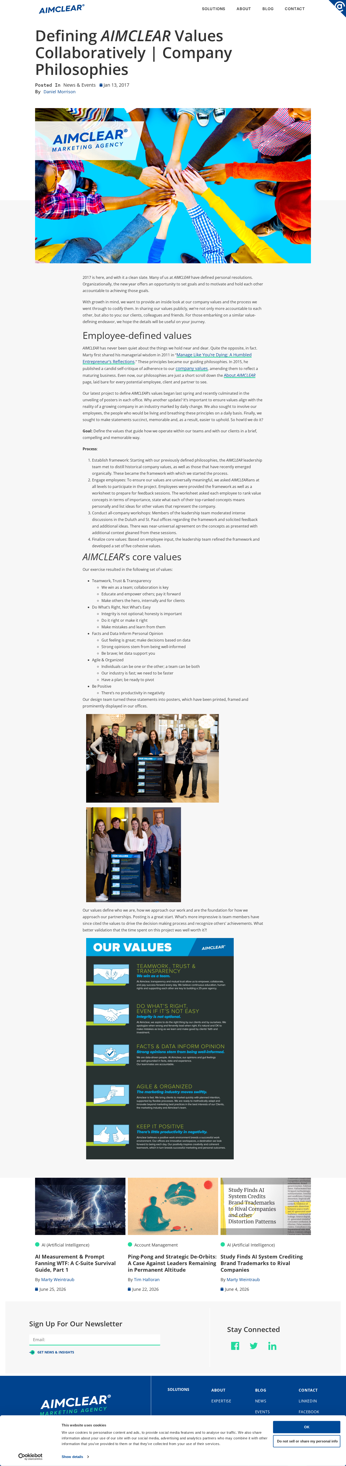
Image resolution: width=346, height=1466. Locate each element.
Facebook (309, 1411)
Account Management (156, 1245)
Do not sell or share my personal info (307, 1441)
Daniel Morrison (60, 91)
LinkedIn (308, 1401)
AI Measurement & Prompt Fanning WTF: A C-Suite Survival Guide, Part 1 (75, 1263)
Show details (72, 1457)
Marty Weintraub (57, 1279)
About (244, 8)
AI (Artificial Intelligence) (65, 1245)
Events (262, 1411)
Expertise (221, 1401)
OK (307, 1427)
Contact (295, 8)
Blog (268, 8)
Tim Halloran (147, 1279)
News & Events (79, 85)
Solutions (213, 8)
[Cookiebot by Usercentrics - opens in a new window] (30, 1456)
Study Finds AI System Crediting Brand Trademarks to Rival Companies (262, 1263)
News (260, 1401)
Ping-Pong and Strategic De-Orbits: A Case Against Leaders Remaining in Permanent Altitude (172, 1263)
